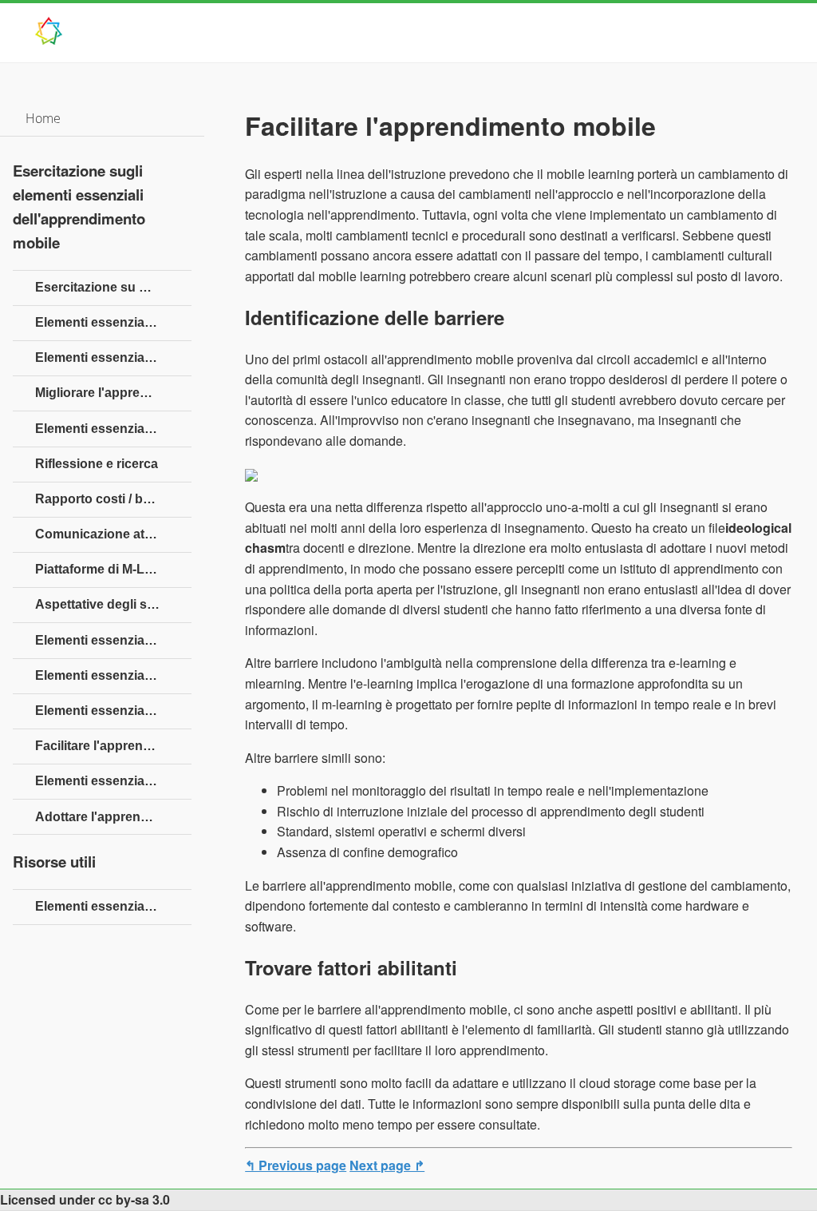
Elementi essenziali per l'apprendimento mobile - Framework (113, 675)
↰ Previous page (295, 1165)
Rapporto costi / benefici (109, 499)
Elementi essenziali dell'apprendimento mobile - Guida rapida (113, 906)
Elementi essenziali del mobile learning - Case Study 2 (113, 781)
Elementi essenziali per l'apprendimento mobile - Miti (113, 357)
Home (43, 118)
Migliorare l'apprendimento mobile (113, 392)
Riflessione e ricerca (96, 464)
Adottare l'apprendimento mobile (113, 817)
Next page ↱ (386, 1165)
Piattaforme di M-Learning (113, 569)
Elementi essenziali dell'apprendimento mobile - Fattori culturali (113, 640)
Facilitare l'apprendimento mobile (113, 745)
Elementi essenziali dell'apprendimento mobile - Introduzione (113, 322)
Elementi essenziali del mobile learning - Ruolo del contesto (113, 710)
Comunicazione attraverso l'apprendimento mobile (113, 534)
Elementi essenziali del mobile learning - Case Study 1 (113, 428)
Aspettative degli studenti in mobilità (113, 604)
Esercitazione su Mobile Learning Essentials (113, 287)
